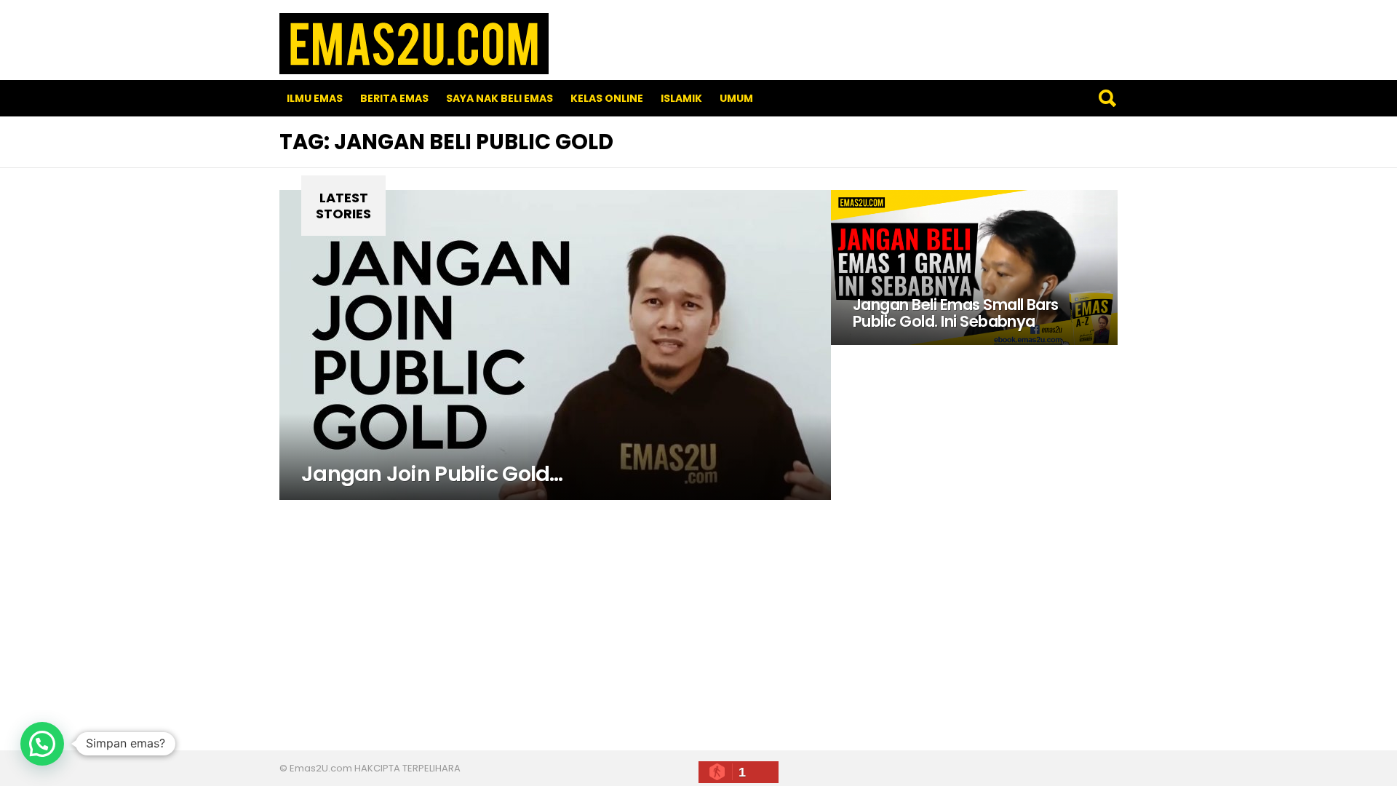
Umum (736, 98)
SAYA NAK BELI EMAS (499, 98)
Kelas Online (606, 98)
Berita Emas (394, 98)
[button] (42, 744)
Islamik (681, 98)
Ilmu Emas (315, 98)
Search (1107, 98)
